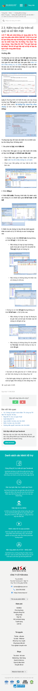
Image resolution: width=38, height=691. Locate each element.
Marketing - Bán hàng (19, 658)
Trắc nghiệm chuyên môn (19, 645)
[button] (15, 402)
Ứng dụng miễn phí (19, 643)
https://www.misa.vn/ (20, 593)
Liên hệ (19, 624)
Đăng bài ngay (9, 442)
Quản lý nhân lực (19, 660)
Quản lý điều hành (19, 662)
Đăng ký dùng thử (19, 612)
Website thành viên (18, 672)
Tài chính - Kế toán (19, 655)
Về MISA (19, 608)
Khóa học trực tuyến (19, 641)
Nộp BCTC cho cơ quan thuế (13, 417)
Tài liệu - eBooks (19, 636)
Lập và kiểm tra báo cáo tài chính (14, 421)
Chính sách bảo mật (28, 677)
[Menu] (21, 5)
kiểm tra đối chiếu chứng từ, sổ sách (20, 160)
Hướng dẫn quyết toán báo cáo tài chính (16, 425)
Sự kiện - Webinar (19, 638)
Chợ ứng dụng (19, 610)
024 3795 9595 (20, 589)
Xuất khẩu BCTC (9, 419)
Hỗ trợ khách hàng (19, 619)
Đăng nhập (19, 614)
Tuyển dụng (19, 621)
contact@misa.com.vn (20, 586)
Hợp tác (19, 617)
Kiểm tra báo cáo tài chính (12, 423)
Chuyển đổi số (19, 665)
